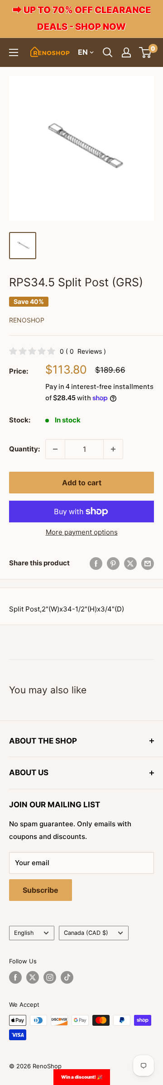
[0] (145, 52)
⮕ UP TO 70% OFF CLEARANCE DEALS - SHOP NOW (82, 18)
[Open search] (108, 52)
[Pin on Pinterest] (113, 563)
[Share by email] (147, 563)
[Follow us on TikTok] (67, 977)
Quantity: (24, 449)
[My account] (126, 52)
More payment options (82, 532)
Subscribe (40, 890)
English (24, 932)
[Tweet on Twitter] (130, 563)
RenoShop (26, 320)
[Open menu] (13, 52)
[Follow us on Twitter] (32, 977)
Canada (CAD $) (86, 932)
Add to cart (81, 482)
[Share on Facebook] (96, 563)
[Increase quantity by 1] (113, 449)
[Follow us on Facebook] (15, 977)
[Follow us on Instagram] (49, 977)
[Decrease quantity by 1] (55, 449)
